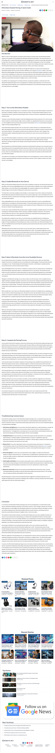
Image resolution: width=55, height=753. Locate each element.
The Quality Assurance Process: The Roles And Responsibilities (16, 727)
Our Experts (14, 744)
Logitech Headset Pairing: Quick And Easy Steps (34, 610)
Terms (22, 745)
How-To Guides (5, 14)
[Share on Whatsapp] (46, 10)
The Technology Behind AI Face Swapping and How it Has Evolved (33, 646)
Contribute (47, 744)
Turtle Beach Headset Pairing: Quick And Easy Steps (47, 610)
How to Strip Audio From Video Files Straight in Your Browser (21, 662)
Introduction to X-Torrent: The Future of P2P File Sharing (28, 683)
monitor (45, 446)
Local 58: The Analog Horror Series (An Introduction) (27, 693)
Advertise (9, 745)
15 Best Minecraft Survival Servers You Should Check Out (15, 735)
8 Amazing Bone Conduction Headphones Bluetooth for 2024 (8, 593)
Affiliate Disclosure (39, 745)
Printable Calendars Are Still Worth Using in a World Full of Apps (7, 662)
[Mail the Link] (50, 10)
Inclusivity (31, 744)
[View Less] (52, 10)
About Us (7, 744)
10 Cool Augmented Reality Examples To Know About (27, 673)
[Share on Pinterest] (44, 10)
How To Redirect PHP (21, 688)
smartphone (39, 70)
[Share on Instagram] (6, 557)
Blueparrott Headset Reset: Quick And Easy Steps (7, 610)
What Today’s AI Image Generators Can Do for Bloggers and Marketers (21, 646)
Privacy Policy (29, 745)
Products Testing (39, 744)
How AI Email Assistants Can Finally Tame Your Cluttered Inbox (47, 646)
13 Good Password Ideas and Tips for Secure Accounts (15, 732)
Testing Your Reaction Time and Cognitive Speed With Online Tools (34, 662)
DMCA (47, 745)
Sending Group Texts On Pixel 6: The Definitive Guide (27, 678)
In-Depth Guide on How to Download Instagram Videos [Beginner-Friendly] (19, 730)
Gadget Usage (12, 14)
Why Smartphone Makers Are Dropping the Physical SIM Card (46, 662)
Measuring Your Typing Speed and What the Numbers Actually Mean (7, 646)
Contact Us (16, 745)
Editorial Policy (23, 744)
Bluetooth (37, 122)
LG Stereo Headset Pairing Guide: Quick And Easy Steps (20, 593)
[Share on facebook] (40, 10)
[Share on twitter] (42, 10)
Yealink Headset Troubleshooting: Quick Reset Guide (33, 593)
